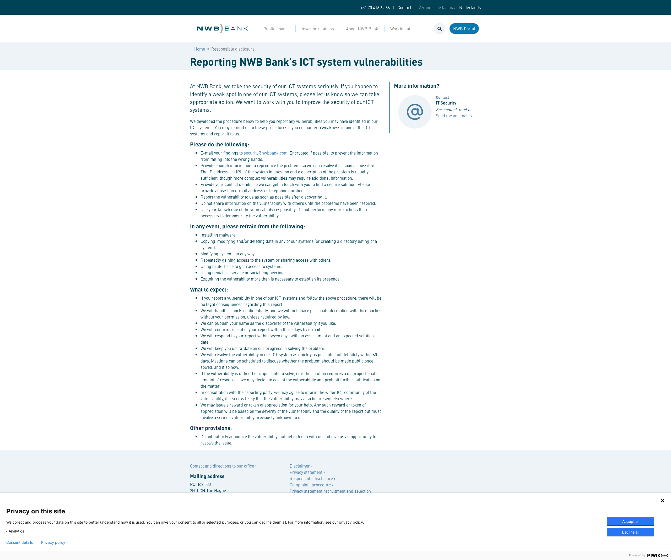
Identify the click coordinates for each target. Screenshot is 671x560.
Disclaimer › (301, 466)
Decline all (630, 532)
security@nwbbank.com (266, 153)
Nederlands (470, 7)
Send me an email (453, 115)
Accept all (630, 521)
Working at (400, 28)
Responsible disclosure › (312, 478)
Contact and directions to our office (222, 466)
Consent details (19, 542)
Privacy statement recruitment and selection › (331, 491)
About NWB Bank (362, 28)
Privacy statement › (307, 472)
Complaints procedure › (311, 484)
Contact (404, 7)
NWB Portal (464, 28)
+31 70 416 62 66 (375, 7)
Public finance (276, 28)
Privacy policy (53, 542)
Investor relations (318, 28)
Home (199, 49)
